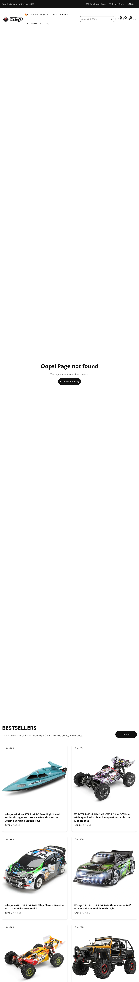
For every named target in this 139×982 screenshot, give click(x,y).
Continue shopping (69, 381)
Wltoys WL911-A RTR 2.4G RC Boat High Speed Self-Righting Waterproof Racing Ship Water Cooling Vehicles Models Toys (32, 817)
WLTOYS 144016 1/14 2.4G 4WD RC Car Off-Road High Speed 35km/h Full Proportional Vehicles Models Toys (102, 817)
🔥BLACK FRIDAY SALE (36, 14)
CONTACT (45, 23)
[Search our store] (112, 19)
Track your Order (98, 4)
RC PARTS (32, 23)
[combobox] (97, 19)
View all (126, 734)
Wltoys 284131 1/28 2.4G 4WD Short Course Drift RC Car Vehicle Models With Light (103, 907)
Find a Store (118, 4)
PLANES (63, 14)
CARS (54, 14)
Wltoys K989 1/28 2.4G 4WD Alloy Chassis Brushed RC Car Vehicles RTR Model (34, 907)
